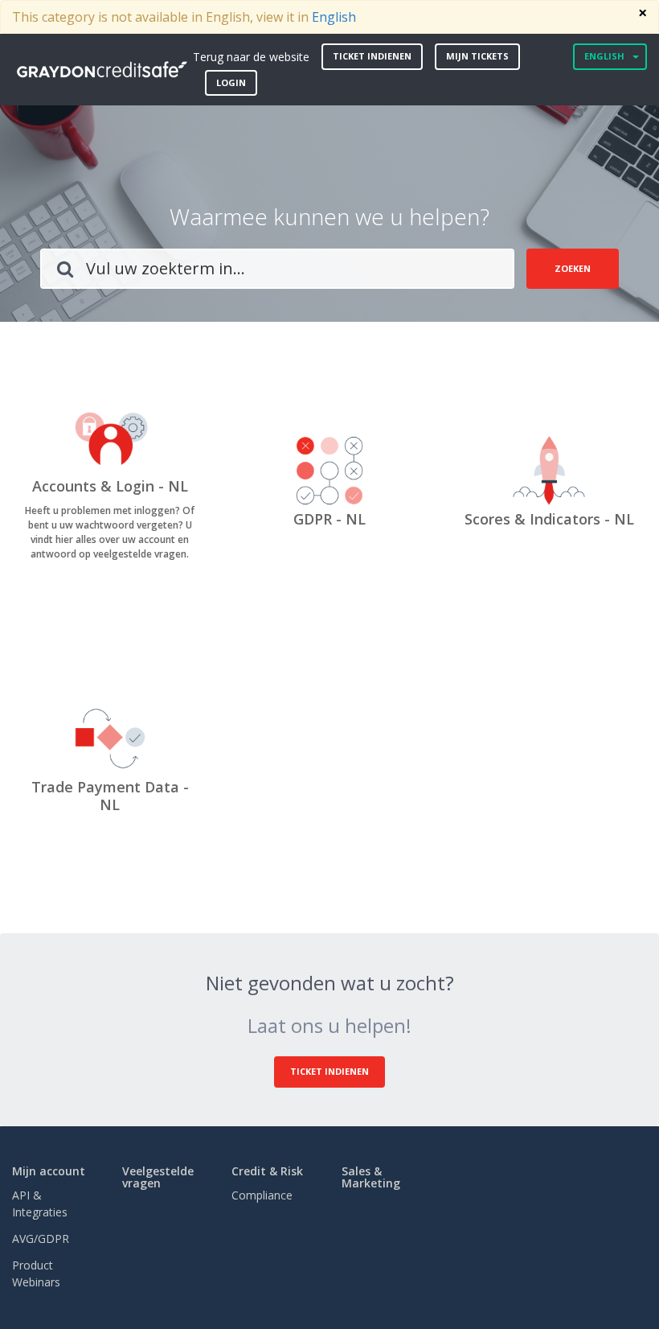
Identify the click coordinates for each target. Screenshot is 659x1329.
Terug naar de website (251, 56)
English (334, 17)
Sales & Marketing (371, 1177)
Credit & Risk (267, 1171)
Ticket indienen (372, 56)
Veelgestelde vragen (158, 1177)
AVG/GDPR (40, 1238)
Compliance (262, 1195)
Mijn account (48, 1171)
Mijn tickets (477, 56)
